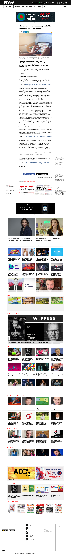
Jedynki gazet (12, 502)
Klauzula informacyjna (48, 531)
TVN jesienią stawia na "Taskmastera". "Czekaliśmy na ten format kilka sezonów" (20, 239)
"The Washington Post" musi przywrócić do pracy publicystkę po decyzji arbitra (59, 176)
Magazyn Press (13, 313)
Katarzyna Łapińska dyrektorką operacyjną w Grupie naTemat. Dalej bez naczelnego (41, 390)
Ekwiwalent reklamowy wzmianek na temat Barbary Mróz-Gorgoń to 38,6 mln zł (42, 423)
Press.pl (58, 525)
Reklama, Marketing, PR (16, 395)
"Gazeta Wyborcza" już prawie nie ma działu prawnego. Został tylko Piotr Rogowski (57, 359)
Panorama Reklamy (60, 528)
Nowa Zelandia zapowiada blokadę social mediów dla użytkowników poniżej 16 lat (59, 180)
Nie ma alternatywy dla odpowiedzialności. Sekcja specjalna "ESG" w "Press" (41, 408)
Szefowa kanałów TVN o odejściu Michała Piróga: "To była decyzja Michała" (28, 259)
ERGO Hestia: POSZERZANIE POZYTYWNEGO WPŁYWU (41, 307)
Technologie (12, 429)
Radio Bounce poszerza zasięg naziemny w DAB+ (42, 359)
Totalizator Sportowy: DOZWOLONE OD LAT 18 (12, 307)
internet (25, 181)
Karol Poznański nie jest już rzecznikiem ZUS (27, 408)
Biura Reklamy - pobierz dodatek (55, 496)
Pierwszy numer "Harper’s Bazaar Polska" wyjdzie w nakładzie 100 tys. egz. (59, 171)
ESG (35, 6)
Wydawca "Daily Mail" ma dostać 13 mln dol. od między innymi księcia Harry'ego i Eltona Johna (59, 189)
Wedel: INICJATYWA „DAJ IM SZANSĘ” (27, 307)
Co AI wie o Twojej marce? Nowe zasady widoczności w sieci (42, 274)
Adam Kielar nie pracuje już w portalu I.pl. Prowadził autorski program (57, 389)
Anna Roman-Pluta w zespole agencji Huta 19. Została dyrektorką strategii (56, 423)
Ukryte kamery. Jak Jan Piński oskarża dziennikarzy (48, 291)
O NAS (45, 6)
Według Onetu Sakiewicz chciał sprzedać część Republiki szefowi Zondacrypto (57, 374)
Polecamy (11, 484)
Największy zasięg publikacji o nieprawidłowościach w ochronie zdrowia (28, 389)
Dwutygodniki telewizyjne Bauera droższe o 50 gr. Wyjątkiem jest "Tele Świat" (59, 168)
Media (9, 347)
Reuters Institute (22, 171)
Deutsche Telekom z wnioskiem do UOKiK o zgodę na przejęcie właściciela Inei (56, 259)
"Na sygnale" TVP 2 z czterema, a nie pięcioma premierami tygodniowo (28, 274)
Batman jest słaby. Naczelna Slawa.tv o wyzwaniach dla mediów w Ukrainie (13, 459)
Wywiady (10, 447)
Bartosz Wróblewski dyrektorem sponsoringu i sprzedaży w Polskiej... (56, 408)
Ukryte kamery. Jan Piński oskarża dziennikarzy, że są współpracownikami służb (59, 193)
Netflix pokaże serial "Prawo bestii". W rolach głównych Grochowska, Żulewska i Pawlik (59, 159)
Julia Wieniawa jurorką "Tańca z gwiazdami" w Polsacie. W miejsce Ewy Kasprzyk (14, 389)
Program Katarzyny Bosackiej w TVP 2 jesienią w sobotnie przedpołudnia (14, 259)
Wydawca (45, 525)
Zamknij (54, 552)
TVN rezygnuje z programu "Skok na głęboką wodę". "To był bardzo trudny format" (42, 259)
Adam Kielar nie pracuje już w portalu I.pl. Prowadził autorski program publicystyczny (59, 164)
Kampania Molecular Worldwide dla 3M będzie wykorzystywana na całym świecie (27, 424)
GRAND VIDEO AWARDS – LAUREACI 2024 (46, 479)
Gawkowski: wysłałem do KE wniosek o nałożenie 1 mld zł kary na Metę (13, 441)
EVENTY (10, 6)
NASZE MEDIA (17, 6)
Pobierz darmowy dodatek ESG (28, 495)
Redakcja (45, 524)
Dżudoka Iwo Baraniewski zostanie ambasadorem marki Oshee (14, 408)
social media (29, 181)
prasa (26, 171)
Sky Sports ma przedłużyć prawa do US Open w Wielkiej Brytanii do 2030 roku (13, 359)
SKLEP (23, 6)
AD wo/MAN (59, 526)
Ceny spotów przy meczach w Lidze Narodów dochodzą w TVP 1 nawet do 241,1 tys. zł (28, 374)
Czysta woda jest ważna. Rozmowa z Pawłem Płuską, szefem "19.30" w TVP (41, 459)
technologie (33, 181)
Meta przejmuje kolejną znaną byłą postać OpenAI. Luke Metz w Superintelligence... (28, 441)
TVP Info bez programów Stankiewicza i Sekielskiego (20, 291)
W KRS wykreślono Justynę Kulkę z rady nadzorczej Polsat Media (48, 239)
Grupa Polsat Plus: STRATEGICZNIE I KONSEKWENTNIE (54, 307)
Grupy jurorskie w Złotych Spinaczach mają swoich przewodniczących (13, 423)
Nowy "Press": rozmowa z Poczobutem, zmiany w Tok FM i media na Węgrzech (28, 359)
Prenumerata (46, 527)
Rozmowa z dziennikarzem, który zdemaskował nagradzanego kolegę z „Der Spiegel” (56, 460)
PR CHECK (39, 6)
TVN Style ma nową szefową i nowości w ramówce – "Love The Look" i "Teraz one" (14, 374)
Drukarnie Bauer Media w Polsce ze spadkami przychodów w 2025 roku (59, 155)
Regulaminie (34, 553)
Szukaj (64, 6)
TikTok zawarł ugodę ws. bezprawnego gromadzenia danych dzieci (56, 441)
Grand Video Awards (61, 529)
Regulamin (46, 530)
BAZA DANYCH (29, 6)
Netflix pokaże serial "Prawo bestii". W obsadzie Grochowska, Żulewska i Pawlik (42, 374)
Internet (29, 171)
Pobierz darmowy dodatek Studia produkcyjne (41, 496)
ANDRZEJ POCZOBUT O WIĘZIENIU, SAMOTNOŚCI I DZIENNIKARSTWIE (27, 342)
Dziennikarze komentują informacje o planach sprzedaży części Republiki (56, 274)
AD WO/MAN (11, 479)
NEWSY (6, 6)
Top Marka (59, 527)
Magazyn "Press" (60, 524)
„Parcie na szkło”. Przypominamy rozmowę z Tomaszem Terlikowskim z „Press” (27, 460)
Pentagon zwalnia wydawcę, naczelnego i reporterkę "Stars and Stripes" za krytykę (59, 184)
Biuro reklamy (46, 526)
